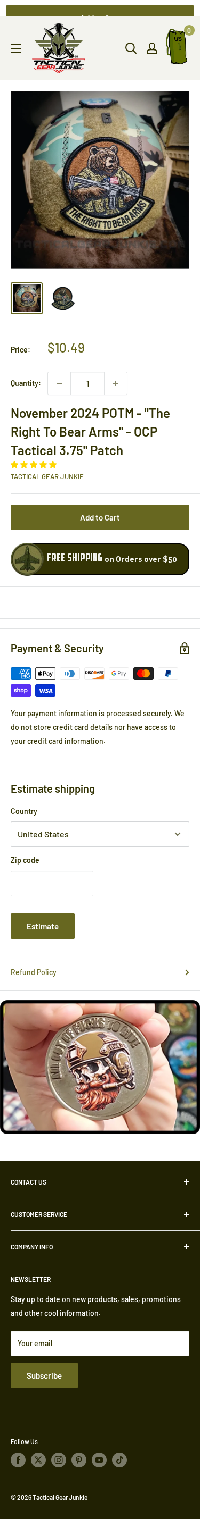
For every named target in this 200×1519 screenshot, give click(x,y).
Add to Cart (100, 517)
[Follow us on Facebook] (18, 1460)
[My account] (152, 48)
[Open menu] (16, 48)
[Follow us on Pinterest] (78, 1460)
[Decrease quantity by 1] (59, 383)
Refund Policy (34, 972)
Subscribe (44, 1375)
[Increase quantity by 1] (116, 383)
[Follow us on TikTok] (119, 1460)
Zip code (25, 860)
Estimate (43, 926)
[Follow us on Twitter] (38, 1460)
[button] (34, 464)
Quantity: (26, 383)
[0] (177, 49)
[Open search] (131, 48)
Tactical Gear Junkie (47, 476)
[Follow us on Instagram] (58, 1460)
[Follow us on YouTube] (99, 1460)
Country (24, 811)
